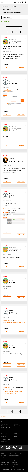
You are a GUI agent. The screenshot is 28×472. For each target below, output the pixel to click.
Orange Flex (3, 453)
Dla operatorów (4, 433)
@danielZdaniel (7, 90)
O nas (15, 433)
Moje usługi (13, 6)
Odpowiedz (21, 67)
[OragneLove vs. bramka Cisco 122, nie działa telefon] (18, 27)
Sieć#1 (9, 453)
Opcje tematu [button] (6, 17)
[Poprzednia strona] (6, 32)
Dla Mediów (3, 436)
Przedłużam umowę (5, 425)
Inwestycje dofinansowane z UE (17, 469)
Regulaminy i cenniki (5, 427)
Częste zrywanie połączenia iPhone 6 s (12, 47)
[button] (25, 39)
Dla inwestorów (4, 434)
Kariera (15, 436)
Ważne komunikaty (5, 462)
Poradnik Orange (10, 460)
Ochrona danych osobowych (7, 466)
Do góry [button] (4, 416)
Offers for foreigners (5, 469)
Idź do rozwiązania (22, 25)
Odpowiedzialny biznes (17, 453)
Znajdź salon (16, 424)
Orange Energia (19, 460)
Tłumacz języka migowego (19, 457)
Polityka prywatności (14, 464)
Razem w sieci (4, 455)
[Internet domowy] (11, 27)
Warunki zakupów (4, 464)
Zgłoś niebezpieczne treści (6, 457)
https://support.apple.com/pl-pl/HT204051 (14, 322)
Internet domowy (7, 9)
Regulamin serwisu (14, 462)
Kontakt (15, 434)
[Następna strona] (21, 32)
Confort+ (3, 460)
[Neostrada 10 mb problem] (20, 27)
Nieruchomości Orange (19, 466)
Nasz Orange (6, 6)
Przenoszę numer (4, 424)
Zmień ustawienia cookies (14, 455)
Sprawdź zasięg (17, 425)
